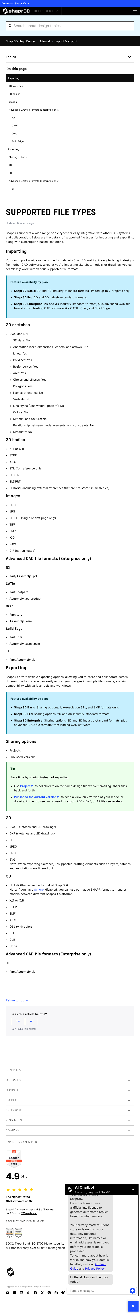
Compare (12, 1090)
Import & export (66, 41)
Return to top (15, 1000)
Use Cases (13, 1080)
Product (12, 1100)
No (31, 1021)
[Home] (31, 11)
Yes (18, 1021)
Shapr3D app (15, 1070)
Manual (45, 41)
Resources (14, 1120)
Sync (37, 889)
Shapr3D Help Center (20, 41)
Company (12, 1130)
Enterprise (14, 1110)
